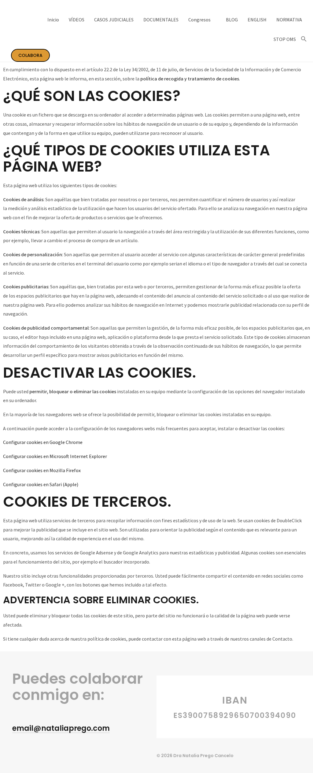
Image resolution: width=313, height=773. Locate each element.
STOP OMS (285, 39)
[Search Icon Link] (304, 39)
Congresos (199, 20)
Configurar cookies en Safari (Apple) (40, 484)
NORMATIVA (289, 20)
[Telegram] (28, 753)
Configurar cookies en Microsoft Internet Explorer (55, 456)
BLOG (232, 20)
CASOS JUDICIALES (114, 20)
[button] (61, 729)
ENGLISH (257, 20)
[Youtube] (15, 753)
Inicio (53, 20)
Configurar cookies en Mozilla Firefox (42, 470)
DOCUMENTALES (161, 20)
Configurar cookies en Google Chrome (43, 442)
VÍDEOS (76, 20)
